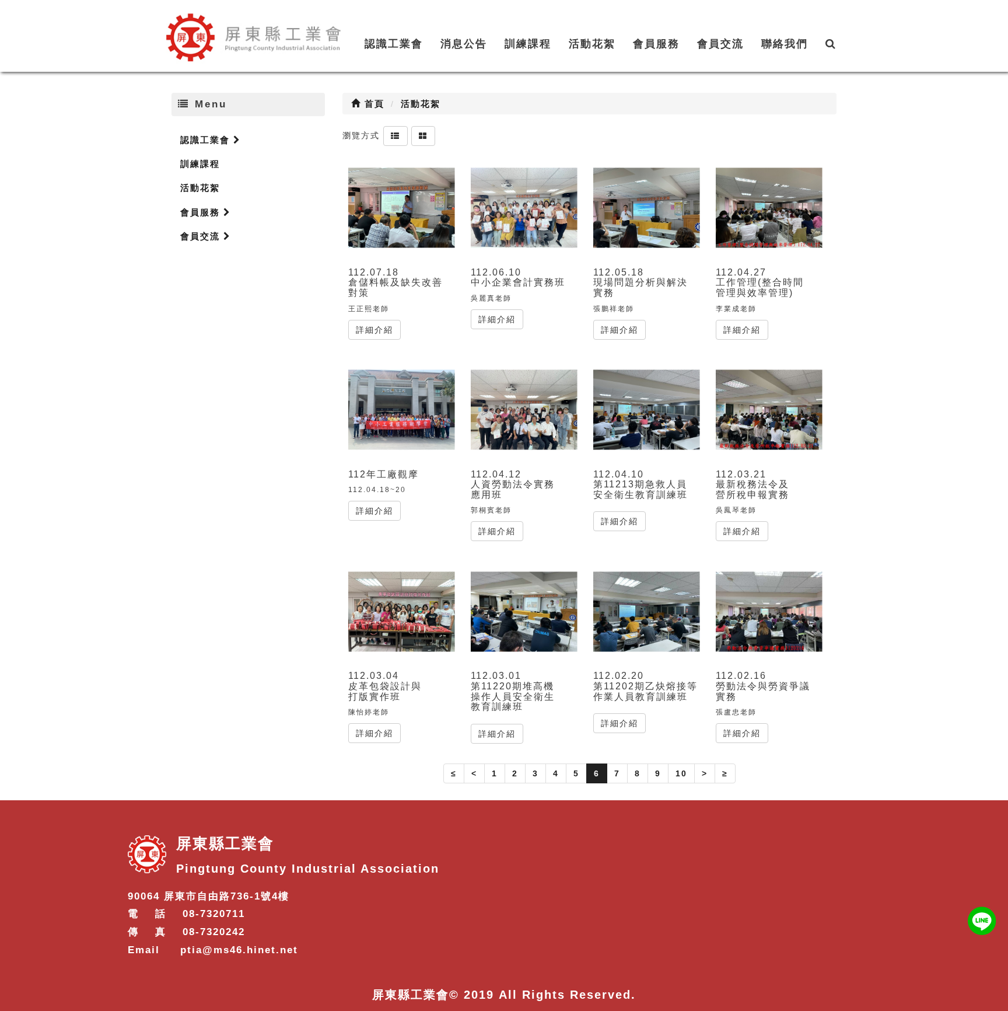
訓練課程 (528, 44)
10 (681, 773)
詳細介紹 (374, 329)
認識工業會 (394, 44)
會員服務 (656, 44)
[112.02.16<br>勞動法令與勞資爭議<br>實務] (769, 611)
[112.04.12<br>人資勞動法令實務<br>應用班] (524, 410)
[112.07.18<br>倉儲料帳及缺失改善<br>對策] (401, 208)
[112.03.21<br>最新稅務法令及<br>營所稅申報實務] (769, 410)
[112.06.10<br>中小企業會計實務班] (524, 208)
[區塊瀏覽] (423, 135)
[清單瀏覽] (395, 135)
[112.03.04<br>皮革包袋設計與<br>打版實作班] (401, 611)
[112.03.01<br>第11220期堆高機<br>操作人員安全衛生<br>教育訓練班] (524, 611)
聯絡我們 (784, 44)
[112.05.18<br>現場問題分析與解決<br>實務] (646, 208)
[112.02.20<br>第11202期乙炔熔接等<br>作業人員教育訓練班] (646, 611)
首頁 (372, 104)
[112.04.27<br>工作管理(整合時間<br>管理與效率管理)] (769, 208)
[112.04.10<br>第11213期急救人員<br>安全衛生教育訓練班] (646, 410)
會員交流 (720, 44)
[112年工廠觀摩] (401, 410)
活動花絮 (592, 44)
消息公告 (463, 44)
